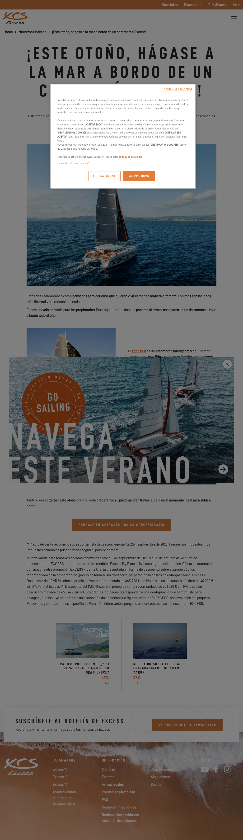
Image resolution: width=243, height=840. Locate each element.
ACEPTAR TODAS (139, 176)
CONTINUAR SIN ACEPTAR (178, 89)
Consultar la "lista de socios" (73, 163)
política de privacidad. (131, 157)
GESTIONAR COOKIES (104, 176)
